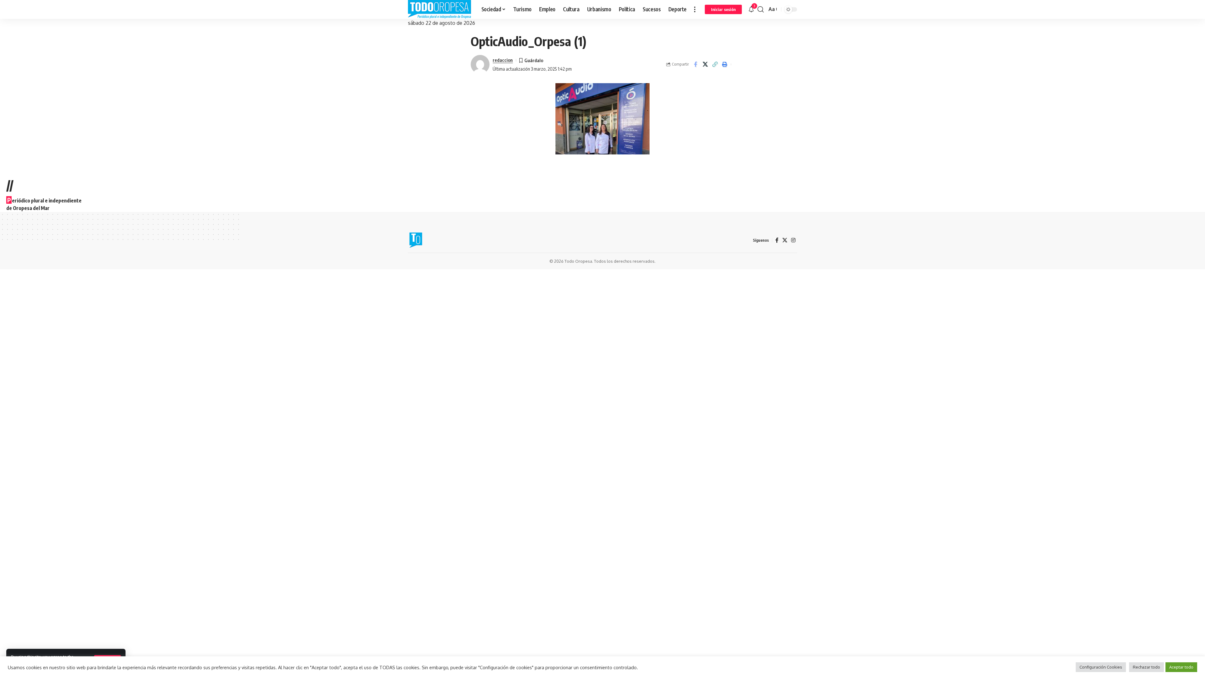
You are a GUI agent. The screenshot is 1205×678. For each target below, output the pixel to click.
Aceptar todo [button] (1181, 667)
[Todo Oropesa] (439, 9)
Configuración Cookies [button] (1100, 667)
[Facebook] (777, 240)
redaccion (503, 60)
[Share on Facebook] (695, 64)
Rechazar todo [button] (1146, 667)
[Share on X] (705, 64)
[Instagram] (793, 240)
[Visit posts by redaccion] (480, 64)
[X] (785, 240)
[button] (694, 9)
